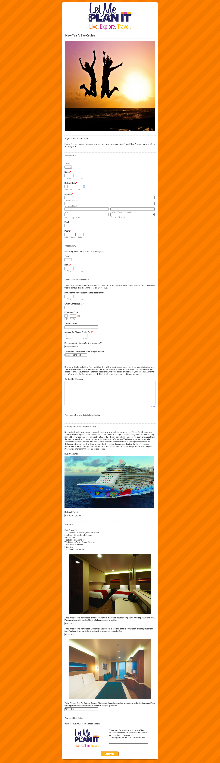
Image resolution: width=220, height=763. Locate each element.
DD (71, 189)
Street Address (71, 200)
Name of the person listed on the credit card (84, 292)
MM (66, 189)
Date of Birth (71, 183)
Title (67, 163)
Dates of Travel (71, 512)
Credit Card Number (74, 304)
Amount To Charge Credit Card (79, 332)
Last (82, 178)
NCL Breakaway (71, 454)
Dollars (69, 338)
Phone (68, 231)
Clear (153, 406)
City (66, 212)
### (66, 237)
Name (68, 172)
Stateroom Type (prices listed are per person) (84, 351)
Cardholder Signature (74, 379)
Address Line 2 (71, 206)
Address (69, 194)
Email (67, 222)
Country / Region (117, 217)
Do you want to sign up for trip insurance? (83, 343)
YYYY (77, 189)
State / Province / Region (121, 212)
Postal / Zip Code (72, 217)
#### (80, 237)
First (69, 178)
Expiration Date (72, 312)
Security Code (71, 323)
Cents (85, 338)
